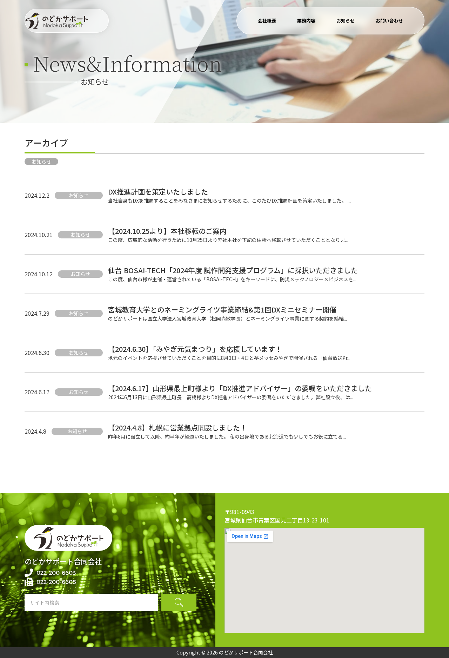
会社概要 (267, 20)
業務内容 (306, 20)
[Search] (178, 602)
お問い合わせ (389, 20)
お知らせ (345, 20)
